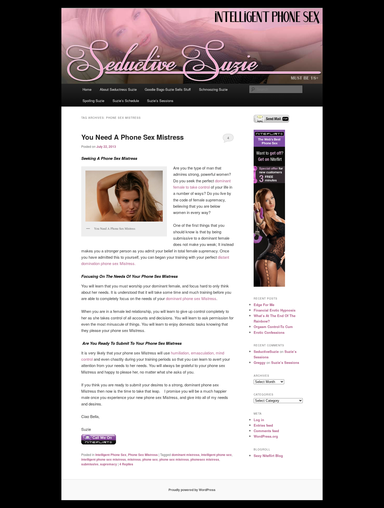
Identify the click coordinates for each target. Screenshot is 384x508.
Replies (126, 464)
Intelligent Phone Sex (110, 454)
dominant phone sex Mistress (191, 298)
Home (87, 89)
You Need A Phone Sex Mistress (132, 137)
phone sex (150, 459)
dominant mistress (186, 454)
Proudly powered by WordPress (192, 489)
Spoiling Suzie (93, 100)
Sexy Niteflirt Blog (268, 455)
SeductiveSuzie (266, 351)
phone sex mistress (174, 459)
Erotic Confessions (269, 332)
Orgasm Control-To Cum (273, 326)
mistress (134, 459)
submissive (89, 464)
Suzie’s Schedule (126, 100)
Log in (259, 419)
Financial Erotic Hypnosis (274, 310)
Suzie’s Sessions (160, 100)
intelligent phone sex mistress (103, 459)
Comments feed (266, 430)
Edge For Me (264, 304)
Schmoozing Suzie (213, 89)
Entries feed (263, 425)
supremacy (108, 464)
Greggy (259, 362)
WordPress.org (266, 436)
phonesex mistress (204, 459)
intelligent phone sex (216, 454)
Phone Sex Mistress (143, 454)
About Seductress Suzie (118, 89)
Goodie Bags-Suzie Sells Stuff (168, 89)
